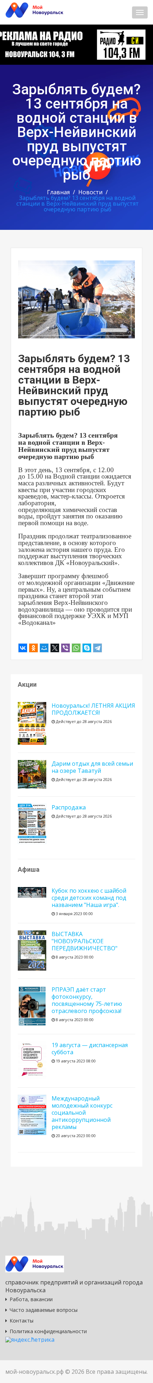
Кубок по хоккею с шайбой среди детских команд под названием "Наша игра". (89, 897)
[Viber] (65, 648)
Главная (58, 192)
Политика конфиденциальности (48, 1331)
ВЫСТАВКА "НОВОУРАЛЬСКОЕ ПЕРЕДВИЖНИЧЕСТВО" (84, 941)
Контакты (21, 1320)
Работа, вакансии (31, 1299)
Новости (90, 192)
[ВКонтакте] (23, 648)
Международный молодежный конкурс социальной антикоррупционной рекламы (82, 1112)
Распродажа (69, 807)
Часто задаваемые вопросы (44, 1310)
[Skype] (87, 648)
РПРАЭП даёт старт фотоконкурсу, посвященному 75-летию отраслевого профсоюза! (87, 1000)
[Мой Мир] (44, 648)
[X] (55, 648)
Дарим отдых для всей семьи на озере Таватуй (92, 767)
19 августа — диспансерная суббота (90, 1048)
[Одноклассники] (33, 648)
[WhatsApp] (76, 648)
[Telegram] (97, 648)
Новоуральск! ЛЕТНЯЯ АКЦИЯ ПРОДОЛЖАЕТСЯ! (93, 709)
